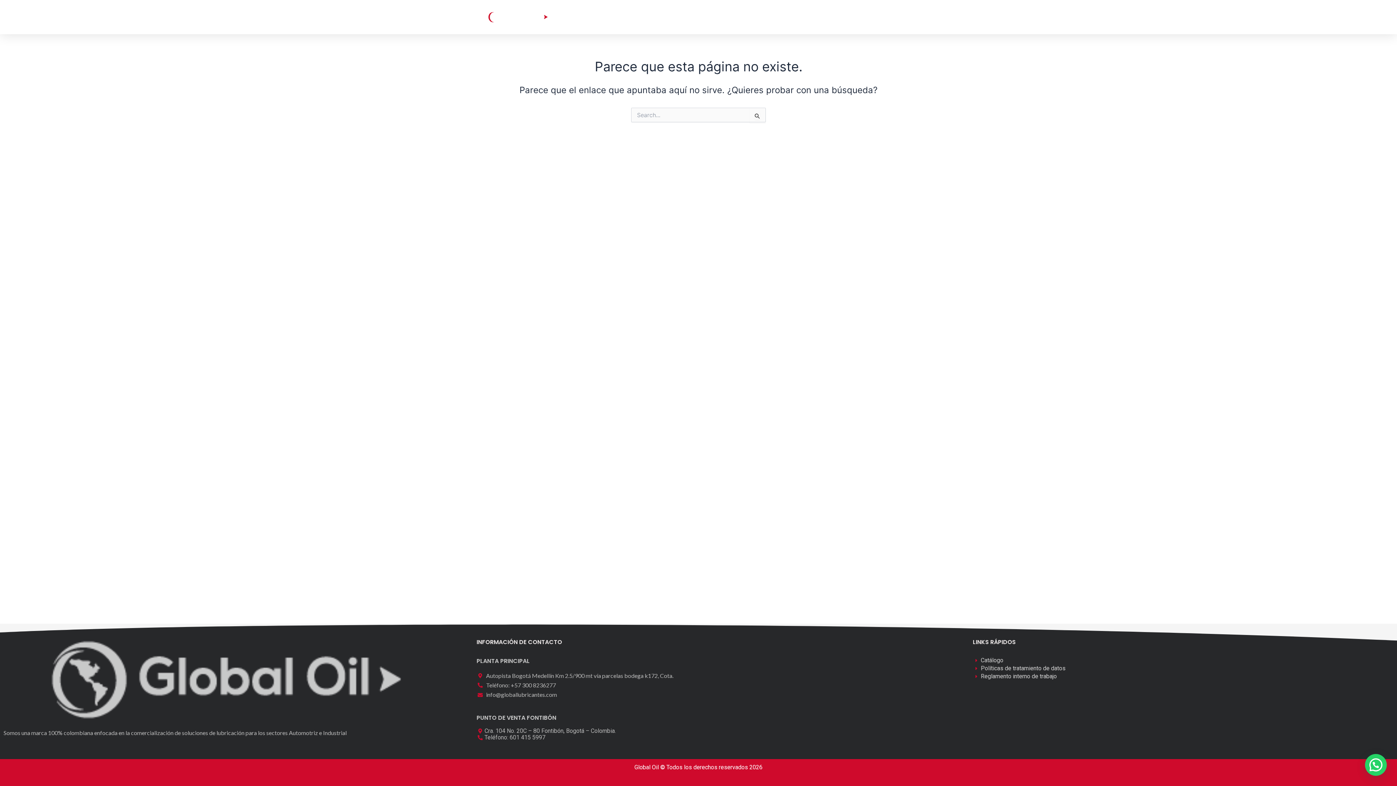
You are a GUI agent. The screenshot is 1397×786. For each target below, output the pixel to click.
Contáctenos (774, 16)
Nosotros (728, 16)
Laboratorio (684, 16)
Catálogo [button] (631, 16)
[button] (879, 16)
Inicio (595, 16)
